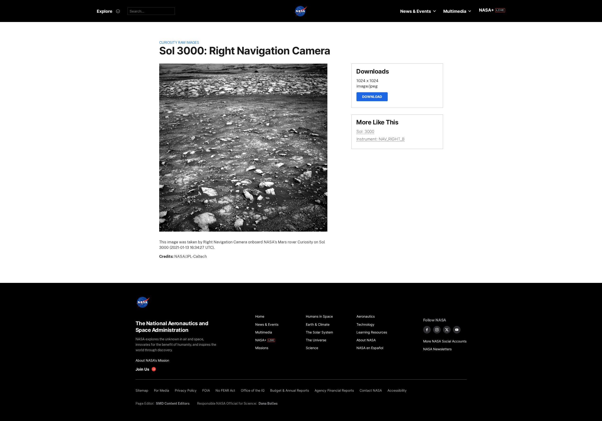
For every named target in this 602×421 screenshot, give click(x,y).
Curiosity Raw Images (179, 42)
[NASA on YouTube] (457, 329)
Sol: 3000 (365, 131)
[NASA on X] (447, 329)
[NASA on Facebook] (427, 329)
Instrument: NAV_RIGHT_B (380, 139)
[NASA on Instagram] (437, 329)
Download (372, 97)
